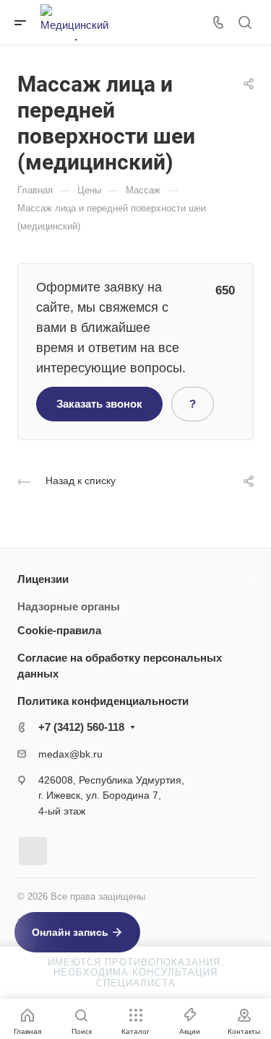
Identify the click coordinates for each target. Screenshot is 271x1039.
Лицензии (43, 579)
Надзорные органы (68, 606)
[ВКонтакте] (33, 851)
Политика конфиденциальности (103, 701)
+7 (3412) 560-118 (81, 727)
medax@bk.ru (70, 754)
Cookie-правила (59, 630)
